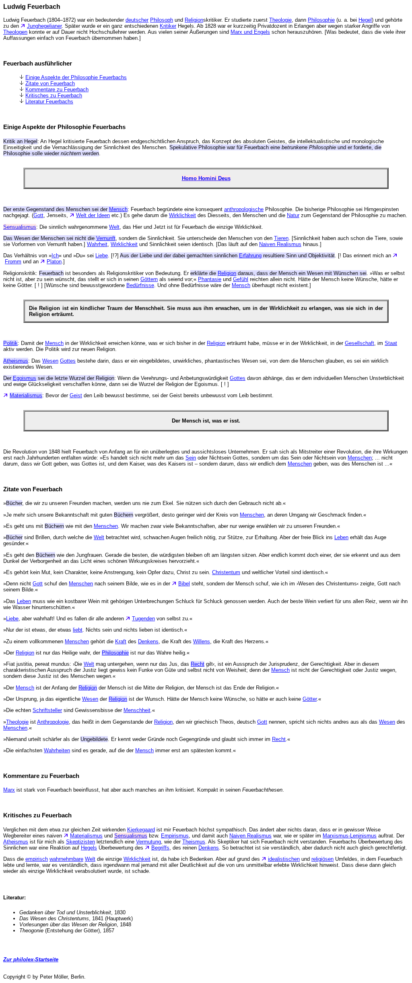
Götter (310, 699)
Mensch (241, 285)
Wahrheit (97, 244)
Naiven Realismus (280, 244)
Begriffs (160, 848)
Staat (391, 343)
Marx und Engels (250, 32)
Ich (55, 255)
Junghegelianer (44, 26)
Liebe (101, 255)
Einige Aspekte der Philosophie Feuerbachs (76, 77)
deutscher (137, 20)
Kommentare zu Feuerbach (57, 89)
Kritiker (168, 26)
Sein (190, 458)
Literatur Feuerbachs (49, 102)
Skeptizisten (80, 842)
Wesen (50, 361)
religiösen (322, 859)
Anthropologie (53, 722)
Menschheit (137, 710)
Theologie (280, 20)
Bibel (184, 584)
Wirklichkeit (182, 215)
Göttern (149, 279)
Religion (194, 20)
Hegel (365, 20)
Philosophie (321, 20)
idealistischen (284, 859)
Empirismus (175, 836)
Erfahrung (250, 255)
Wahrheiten (57, 750)
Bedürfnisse (140, 285)
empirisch (36, 859)
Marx (9, 790)
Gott (38, 215)
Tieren (281, 238)
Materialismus (86, 836)
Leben (341, 537)
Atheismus (15, 842)
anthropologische (244, 209)
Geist (76, 395)
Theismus (193, 842)
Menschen (360, 458)
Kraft (120, 641)
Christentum (226, 572)
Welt (114, 227)
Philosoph (161, 20)
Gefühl (240, 279)
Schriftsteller (47, 710)
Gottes (68, 361)
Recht (197, 664)
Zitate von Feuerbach (50, 83)
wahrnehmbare (66, 859)
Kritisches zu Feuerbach (53, 95)
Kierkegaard (141, 830)
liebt (77, 630)
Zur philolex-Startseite (30, 959)
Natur (293, 215)
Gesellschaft (359, 343)
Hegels (89, 848)
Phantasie (209, 279)
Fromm (13, 262)
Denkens (148, 641)
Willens (201, 641)
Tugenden (143, 619)
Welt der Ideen (93, 215)
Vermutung (148, 842)
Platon (54, 262)
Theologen (15, 32)
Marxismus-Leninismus (350, 836)
